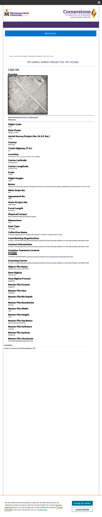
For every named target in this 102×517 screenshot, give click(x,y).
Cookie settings (82, 509)
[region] (51, 506)
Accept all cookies (82, 503)
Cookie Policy (42, 510)
